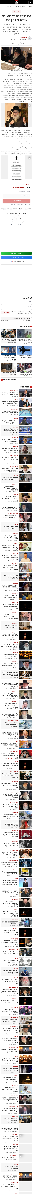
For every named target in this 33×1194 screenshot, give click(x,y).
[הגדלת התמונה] (29, 49)
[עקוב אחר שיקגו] (5, 209)
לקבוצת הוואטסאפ (15, 253)
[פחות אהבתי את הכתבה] (12, 219)
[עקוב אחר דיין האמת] (11, 209)
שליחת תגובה (6, 312)
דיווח (6, 320)
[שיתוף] (19, 43)
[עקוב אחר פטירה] (20, 209)
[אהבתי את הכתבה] (20, 219)
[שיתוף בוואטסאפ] (22, 43)
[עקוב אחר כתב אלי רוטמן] (20, 38)
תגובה (2, 320)
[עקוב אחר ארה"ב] (26, 209)
